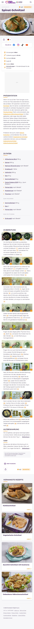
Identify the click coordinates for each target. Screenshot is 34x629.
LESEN (28, 509)
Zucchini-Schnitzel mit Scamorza (16, 565)
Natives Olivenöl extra (12, 166)
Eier (6, 176)
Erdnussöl (8, 218)
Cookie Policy (22, 613)
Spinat (7, 162)
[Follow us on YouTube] (27, 44)
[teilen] (4, 40)
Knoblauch (8, 169)
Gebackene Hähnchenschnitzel (13, 114)
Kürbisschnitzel (9, 505)
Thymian (8, 194)
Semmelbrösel (10, 179)
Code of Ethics (21, 615)
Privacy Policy (14, 613)
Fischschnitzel (7, 112)
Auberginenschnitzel (9, 141)
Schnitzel (6, 106)
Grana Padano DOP (11, 182)
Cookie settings (7, 615)
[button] (25, 437)
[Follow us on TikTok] (23, 44)
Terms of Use (23, 610)
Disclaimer (14, 615)
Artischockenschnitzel (10, 143)
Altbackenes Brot (11, 159)
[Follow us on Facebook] (14, 44)
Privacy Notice (7, 613)
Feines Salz (9, 187)
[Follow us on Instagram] (18, 44)
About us (16, 610)
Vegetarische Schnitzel (20, 137)
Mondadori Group (7, 618)
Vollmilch (8, 172)
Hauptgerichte (5, 7)
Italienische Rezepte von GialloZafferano (14, 2)
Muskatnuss (9, 190)
